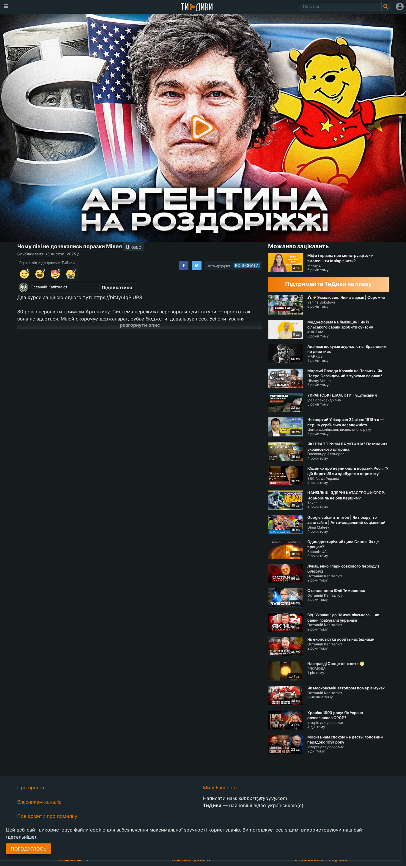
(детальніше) (21, 837)
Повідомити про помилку (47, 816)
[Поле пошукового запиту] (386, 6)
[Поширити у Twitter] (197, 265)
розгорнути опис (140, 325)
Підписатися (117, 287)
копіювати (246, 265)
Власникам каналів (39, 802)
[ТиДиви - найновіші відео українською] (196, 7)
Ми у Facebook (220, 787)
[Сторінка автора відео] (23, 287)
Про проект (31, 787)
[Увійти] (400, 6)
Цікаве (133, 247)
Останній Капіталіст (49, 287)
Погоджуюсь (28, 849)
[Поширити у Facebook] (183, 265)
